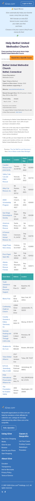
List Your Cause (24, 441)
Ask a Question (8, 428)
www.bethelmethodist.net (16, 89)
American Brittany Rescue (6, 225)
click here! (19, 112)
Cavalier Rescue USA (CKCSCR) (7, 167)
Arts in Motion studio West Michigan (19, 151)
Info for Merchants (8, 469)
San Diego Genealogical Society (7, 215)
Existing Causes (24, 444)
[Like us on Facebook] (5, 492)
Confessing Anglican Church (6, 309)
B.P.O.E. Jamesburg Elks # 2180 (7, 368)
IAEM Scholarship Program (7, 202)
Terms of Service (7, 475)
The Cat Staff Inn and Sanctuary (20, 149)
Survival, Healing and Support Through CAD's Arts (7, 336)
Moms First (6, 299)
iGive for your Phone (9, 450)
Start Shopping (7, 453)
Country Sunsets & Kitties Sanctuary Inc (6, 322)
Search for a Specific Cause (21, 58)
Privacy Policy (6, 472)
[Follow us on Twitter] (2, 492)
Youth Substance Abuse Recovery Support (6, 287)
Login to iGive (27, 3)
